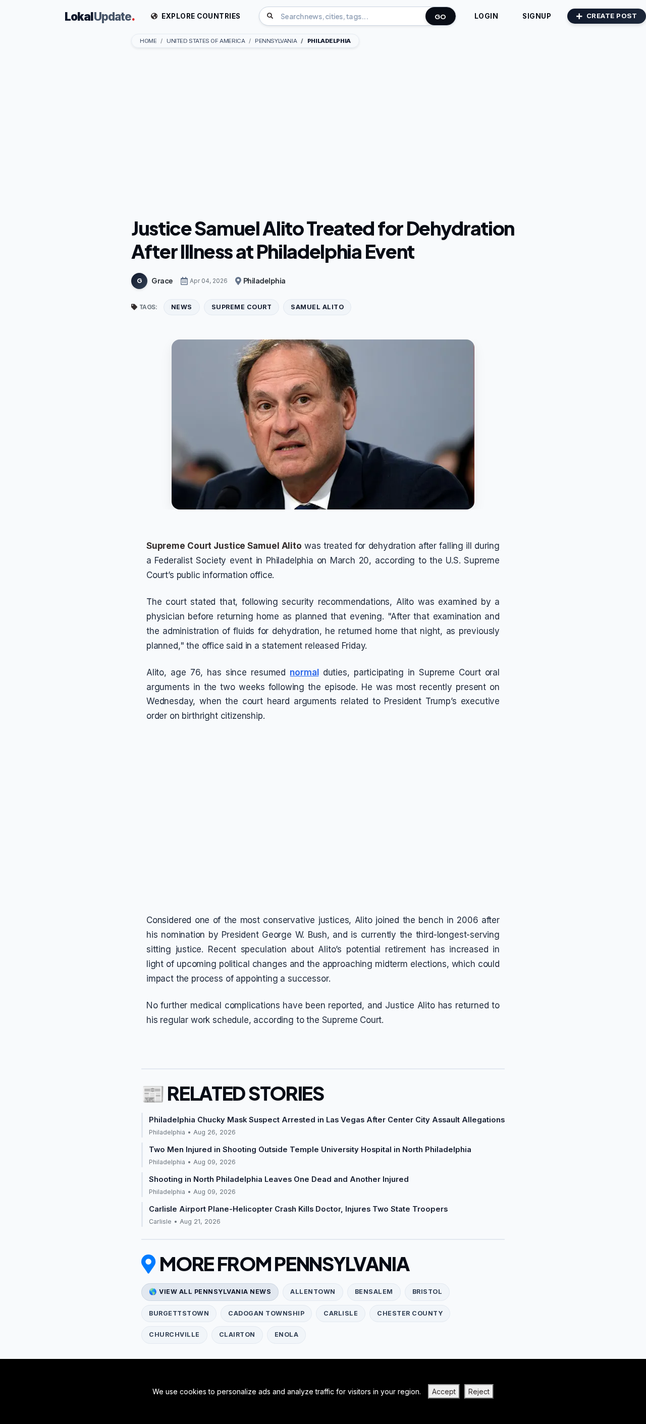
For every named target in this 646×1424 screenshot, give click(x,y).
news (181, 307)
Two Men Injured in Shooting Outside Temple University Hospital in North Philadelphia (310, 1149)
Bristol (427, 1291)
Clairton (237, 1334)
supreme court (241, 307)
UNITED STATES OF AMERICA (206, 40)
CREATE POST (611, 16)
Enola (287, 1334)
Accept (444, 1391)
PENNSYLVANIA (276, 40)
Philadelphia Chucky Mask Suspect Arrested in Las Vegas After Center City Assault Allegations (327, 1119)
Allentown (313, 1291)
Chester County (410, 1313)
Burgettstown (179, 1313)
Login (486, 16)
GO (441, 16)
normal (304, 672)
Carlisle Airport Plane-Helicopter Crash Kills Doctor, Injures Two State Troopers (298, 1209)
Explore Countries (200, 16)
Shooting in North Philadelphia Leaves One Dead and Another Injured (279, 1179)
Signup (536, 16)
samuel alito (317, 307)
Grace (162, 280)
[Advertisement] (323, 133)
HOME (148, 40)
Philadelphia (264, 280)
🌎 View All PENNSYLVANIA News (210, 1291)
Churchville (174, 1334)
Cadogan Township (266, 1313)
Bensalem (374, 1291)
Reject (479, 1391)
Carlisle (341, 1313)
